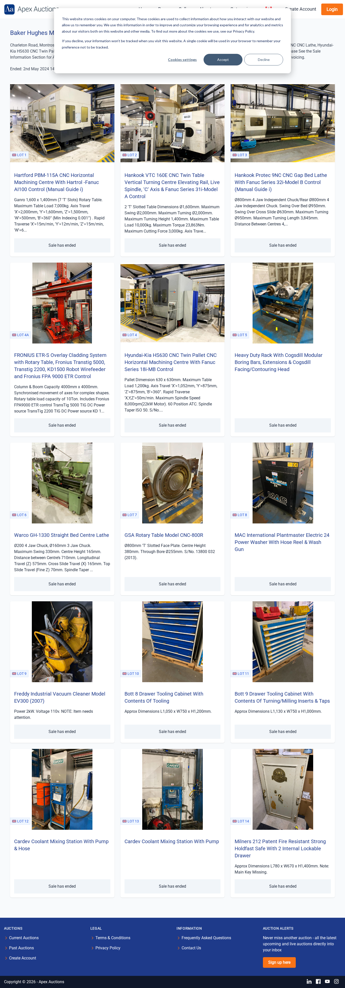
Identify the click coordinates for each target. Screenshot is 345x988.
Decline (264, 59)
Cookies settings (182, 59)
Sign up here (279, 962)
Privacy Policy (107, 948)
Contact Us (191, 948)
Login (332, 9)
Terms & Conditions (112, 937)
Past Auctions (21, 948)
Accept (223, 59)
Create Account (300, 9)
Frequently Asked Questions (206, 937)
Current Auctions (24, 937)
